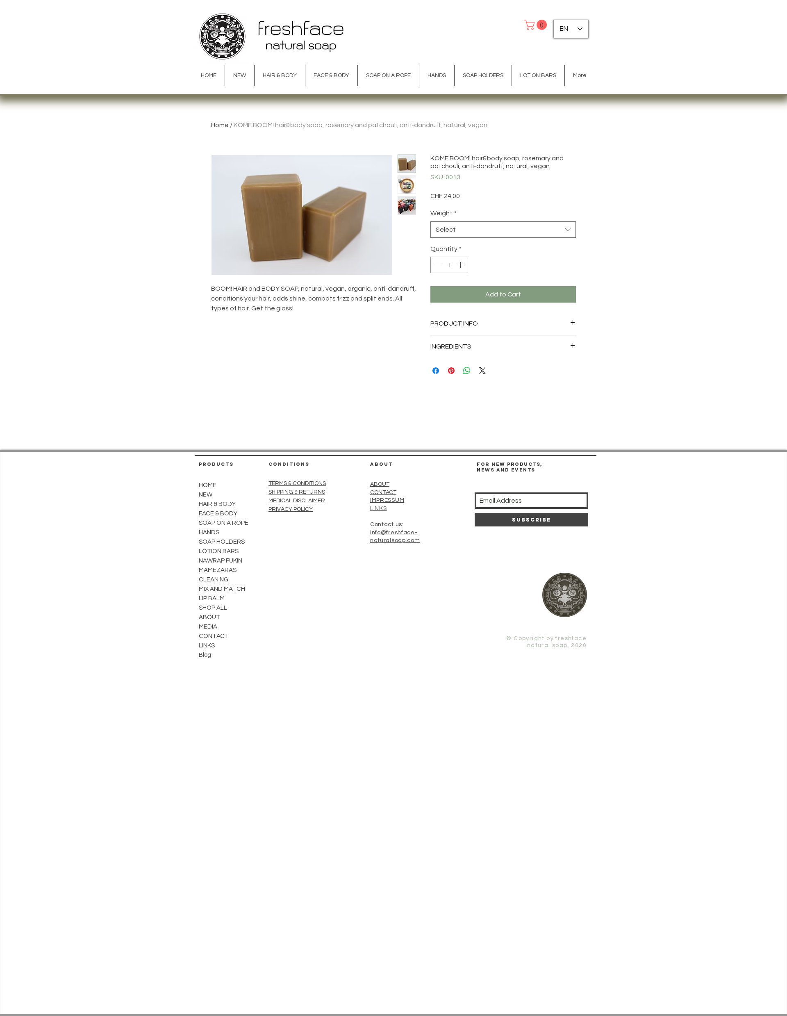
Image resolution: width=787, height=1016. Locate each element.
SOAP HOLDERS (222, 542)
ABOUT (379, 484)
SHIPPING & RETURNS (296, 492)
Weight (443, 213)
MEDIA (208, 627)
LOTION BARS (219, 551)
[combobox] (503, 229)
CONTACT (383, 492)
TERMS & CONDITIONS (297, 483)
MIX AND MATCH (222, 589)
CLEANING (213, 579)
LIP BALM (212, 598)
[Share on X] (482, 371)
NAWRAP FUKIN (220, 561)
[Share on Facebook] (436, 371)
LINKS (207, 645)
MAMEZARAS (218, 570)
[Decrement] (437, 265)
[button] (536, 25)
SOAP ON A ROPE (223, 523)
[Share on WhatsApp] (467, 371)
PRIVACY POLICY (290, 509)
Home (220, 125)
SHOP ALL (213, 608)
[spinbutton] (449, 265)
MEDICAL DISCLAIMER (296, 500)
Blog (205, 655)
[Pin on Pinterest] (451, 371)
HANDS (209, 532)
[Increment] (461, 265)
